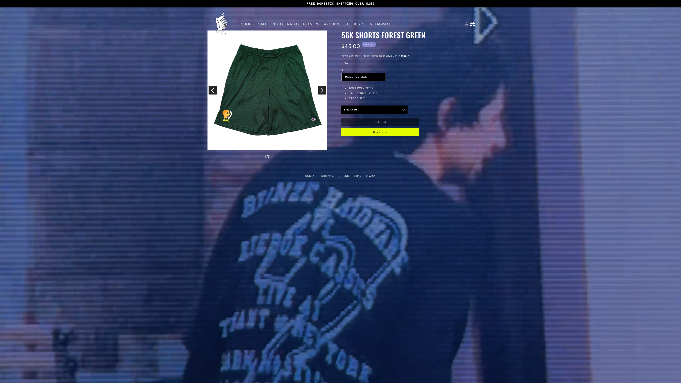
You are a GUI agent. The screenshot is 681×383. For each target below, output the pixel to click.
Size (343, 70)
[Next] (322, 90)
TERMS (356, 175)
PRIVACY (370, 175)
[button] (247, 24)
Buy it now (380, 132)
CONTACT (311, 175)
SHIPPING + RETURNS (335, 175)
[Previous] (212, 90)
